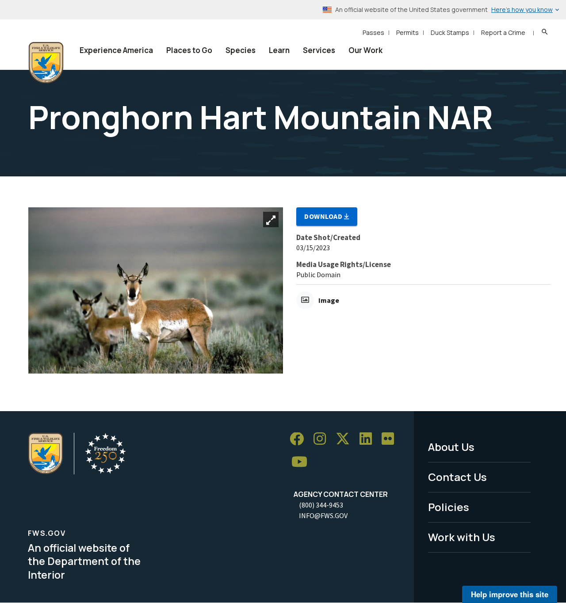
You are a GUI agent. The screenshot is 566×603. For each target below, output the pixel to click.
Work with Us (461, 537)
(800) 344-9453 (321, 504)
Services (319, 50)
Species (241, 50)
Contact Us (457, 476)
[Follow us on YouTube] (302, 462)
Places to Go (189, 50)
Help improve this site (509, 594)
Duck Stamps (450, 32)
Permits (407, 32)
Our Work (365, 50)
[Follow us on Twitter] (346, 439)
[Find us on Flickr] (391, 439)
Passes (373, 32)
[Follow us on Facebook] (300, 439)
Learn (279, 50)
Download (324, 216)
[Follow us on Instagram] (323, 439)
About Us (451, 446)
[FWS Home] (46, 63)
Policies (448, 507)
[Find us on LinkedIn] (368, 439)
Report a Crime (503, 32)
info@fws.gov (323, 515)
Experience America (116, 50)
